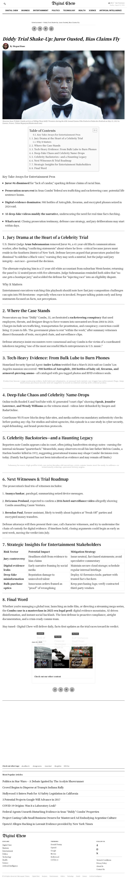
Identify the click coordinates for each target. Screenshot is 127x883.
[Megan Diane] (6, 46)
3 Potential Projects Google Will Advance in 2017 (31, 799)
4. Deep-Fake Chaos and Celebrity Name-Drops (58, 153)
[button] (4, 3)
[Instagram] (97, 849)
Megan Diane (19, 46)
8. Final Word (39, 168)
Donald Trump (56, 844)
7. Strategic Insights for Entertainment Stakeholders (61, 164)
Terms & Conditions (103, 860)
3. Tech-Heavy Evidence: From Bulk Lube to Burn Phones (64, 149)
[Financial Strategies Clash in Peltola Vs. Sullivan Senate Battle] (60, 657)
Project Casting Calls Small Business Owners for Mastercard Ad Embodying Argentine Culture (59, 818)
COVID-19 (54, 860)
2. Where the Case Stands (46, 145)
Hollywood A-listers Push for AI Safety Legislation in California (40, 793)
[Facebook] (34, 28)
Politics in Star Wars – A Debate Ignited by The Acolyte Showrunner (43, 781)
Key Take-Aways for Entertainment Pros (58, 134)
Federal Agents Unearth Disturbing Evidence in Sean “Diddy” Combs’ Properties (50, 811)
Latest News (76, 648)
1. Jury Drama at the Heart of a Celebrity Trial (57, 138)
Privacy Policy (101, 863)
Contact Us (100, 869)
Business (40, 633)
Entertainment (37, 22)
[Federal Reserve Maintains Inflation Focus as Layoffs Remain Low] (81, 663)
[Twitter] (39, 28)
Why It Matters (44, 141)
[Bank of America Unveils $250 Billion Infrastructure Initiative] (43, 657)
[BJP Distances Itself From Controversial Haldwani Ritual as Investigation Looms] (81, 652)
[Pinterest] (45, 28)
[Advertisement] (63, 733)
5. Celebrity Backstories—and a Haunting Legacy (59, 156)
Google (53, 851)
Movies (53, 854)
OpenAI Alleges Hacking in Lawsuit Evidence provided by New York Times (47, 824)
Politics (58, 636)
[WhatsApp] (51, 28)
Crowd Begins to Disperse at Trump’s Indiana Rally (33, 787)
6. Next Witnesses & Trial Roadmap (51, 160)
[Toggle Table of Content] (93, 130)
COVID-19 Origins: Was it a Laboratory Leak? (29, 805)
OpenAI (53, 847)
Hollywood (55, 857)
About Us (99, 866)
